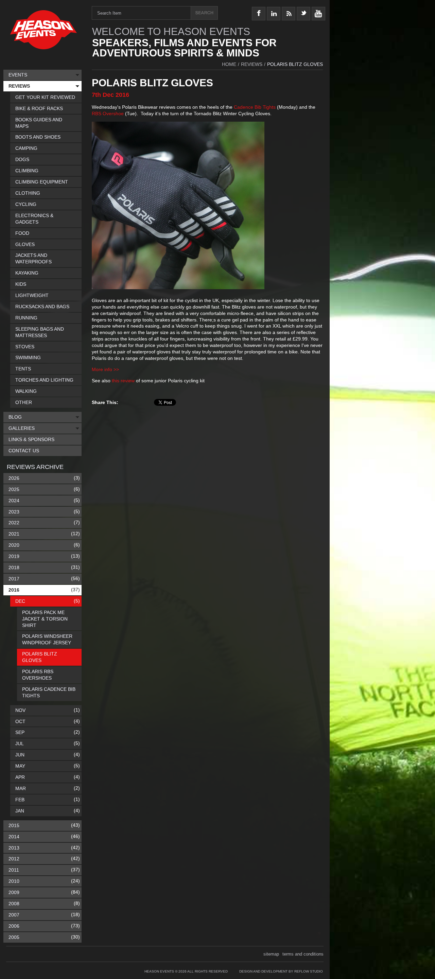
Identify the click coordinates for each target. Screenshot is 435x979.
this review (123, 380)
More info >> (105, 369)
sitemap (271, 954)
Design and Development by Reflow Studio (281, 971)
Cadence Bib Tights (255, 107)
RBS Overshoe (108, 113)
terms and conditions (303, 954)
